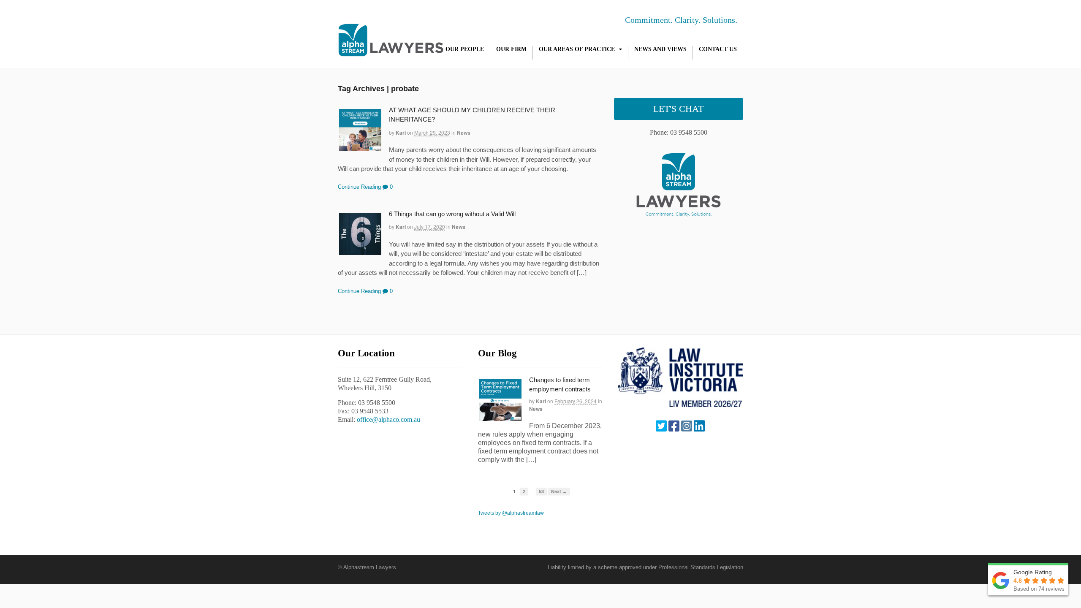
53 (541, 491)
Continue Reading (359, 187)
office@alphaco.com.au (388, 419)
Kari (401, 132)
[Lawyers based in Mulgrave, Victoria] (391, 52)
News (463, 132)
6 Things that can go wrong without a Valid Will (452, 213)
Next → (559, 491)
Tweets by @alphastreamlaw (511, 513)
